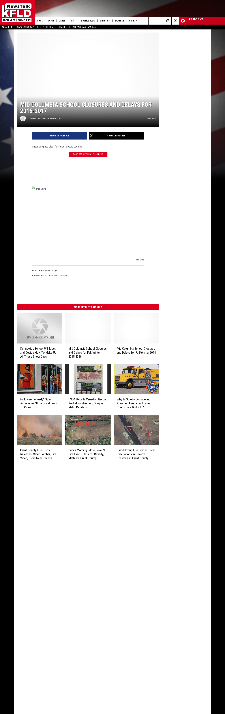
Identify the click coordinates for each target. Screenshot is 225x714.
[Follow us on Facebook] (160, 21)
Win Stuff (105, 20)
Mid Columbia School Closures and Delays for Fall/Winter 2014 (136, 350)
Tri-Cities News (87, 20)
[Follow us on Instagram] (167, 21)
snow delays (51, 270)
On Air (51, 20)
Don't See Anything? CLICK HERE (88, 154)
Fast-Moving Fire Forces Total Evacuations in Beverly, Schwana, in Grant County (136, 454)
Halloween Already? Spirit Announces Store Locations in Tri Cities (39, 403)
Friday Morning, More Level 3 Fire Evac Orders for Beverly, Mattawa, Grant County (86, 454)
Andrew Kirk (31, 118)
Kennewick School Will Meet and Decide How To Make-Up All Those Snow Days (38, 352)
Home (40, 20)
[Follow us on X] (175, 21)
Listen (62, 20)
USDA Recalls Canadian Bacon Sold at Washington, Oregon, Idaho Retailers (87, 403)
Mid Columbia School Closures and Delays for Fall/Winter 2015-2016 (87, 352)
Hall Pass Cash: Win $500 (84, 27)
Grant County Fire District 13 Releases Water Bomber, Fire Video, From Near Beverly (38, 454)
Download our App (26, 27)
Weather (62, 27)
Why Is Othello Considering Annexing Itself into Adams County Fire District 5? (133, 403)
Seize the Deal (47, 27)
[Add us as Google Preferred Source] (152, 21)
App (72, 20)
